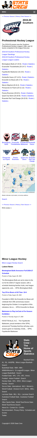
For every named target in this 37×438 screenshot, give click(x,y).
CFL (18, 376)
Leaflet (15, 192)
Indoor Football (14, 378)
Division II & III (18, 389)
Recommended (7, 410)
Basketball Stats (7, 368)
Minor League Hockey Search (12, 263)
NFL (14, 376)
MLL (15, 394)
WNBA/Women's (8, 370)
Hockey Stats (6, 381)
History (18, 16)
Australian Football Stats (10, 397)
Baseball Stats (29, 360)
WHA (19, 381)
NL (6, 362)
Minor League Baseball (24, 362)
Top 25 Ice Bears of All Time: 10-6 (14, 292)
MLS (23, 386)
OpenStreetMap (23, 192)
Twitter (4, 415)
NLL (19, 394)
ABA (20, 368)
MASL (27, 389)
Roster (24, 64)
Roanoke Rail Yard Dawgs (32, 159)
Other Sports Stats (8, 402)
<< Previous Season (8, 16)
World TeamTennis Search (11, 405)
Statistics (31, 64)
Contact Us (14, 407)
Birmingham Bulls (6, 143)
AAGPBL (11, 362)
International (16, 386)
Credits (21, 407)
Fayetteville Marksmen (24, 143)
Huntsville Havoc (32, 143)
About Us (5, 407)
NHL (14, 381)
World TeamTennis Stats (24, 402)
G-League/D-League (22, 370)
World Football (7, 389)
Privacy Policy (19, 410)
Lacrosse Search (28, 394)
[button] (14, 183)
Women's (30, 386)
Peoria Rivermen (15, 158)
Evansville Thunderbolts (15, 143)
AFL (22, 376)
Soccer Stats (6, 386)
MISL (32, 389)
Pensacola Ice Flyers (6, 158)
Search (4, 199)
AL (3, 362)
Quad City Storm (24, 158)
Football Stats (7, 376)
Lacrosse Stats (7, 394)
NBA (16, 368)
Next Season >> (26, 16)
